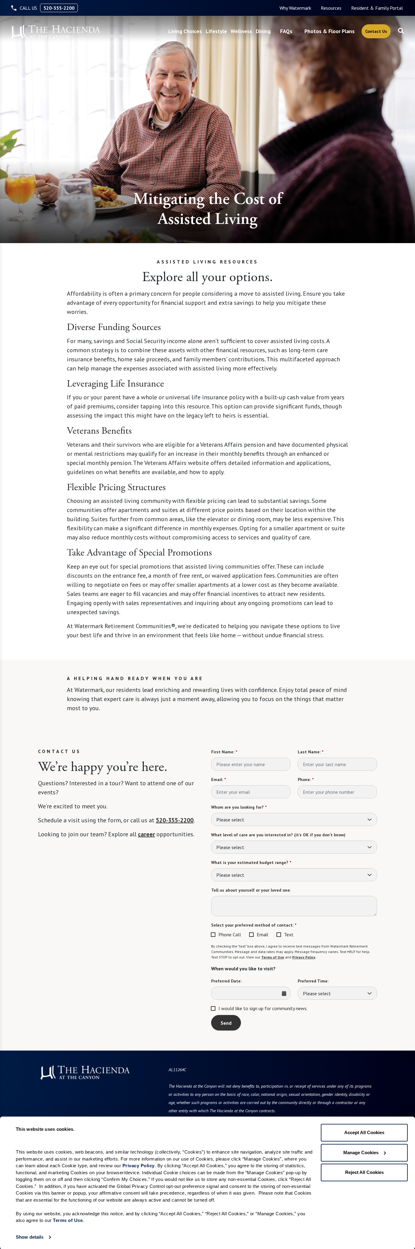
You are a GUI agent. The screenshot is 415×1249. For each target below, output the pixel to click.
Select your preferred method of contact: (253, 925)
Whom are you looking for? (238, 807)
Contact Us (376, 31)
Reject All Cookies (364, 1172)
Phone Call (229, 934)
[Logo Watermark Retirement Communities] (55, 32)
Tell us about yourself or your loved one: (251, 890)
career (146, 834)
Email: (218, 779)
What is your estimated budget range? (251, 862)
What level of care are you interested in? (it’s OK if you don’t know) (278, 835)
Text (288, 934)
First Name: (224, 752)
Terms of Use (272, 957)
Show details (29, 1237)
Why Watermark (295, 8)
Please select (230, 820)
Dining (263, 31)
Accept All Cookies (364, 1132)
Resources (331, 8)
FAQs (286, 31)
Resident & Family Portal (377, 8)
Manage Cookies (361, 1152)
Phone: (306, 779)
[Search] (401, 31)
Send (226, 1023)
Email (262, 934)
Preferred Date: (226, 981)
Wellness (241, 31)
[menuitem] (295, 7)
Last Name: (310, 752)
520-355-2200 (58, 8)
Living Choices (185, 31)
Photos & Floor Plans (329, 31)
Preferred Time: (313, 981)
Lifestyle (216, 31)
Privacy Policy (303, 957)
